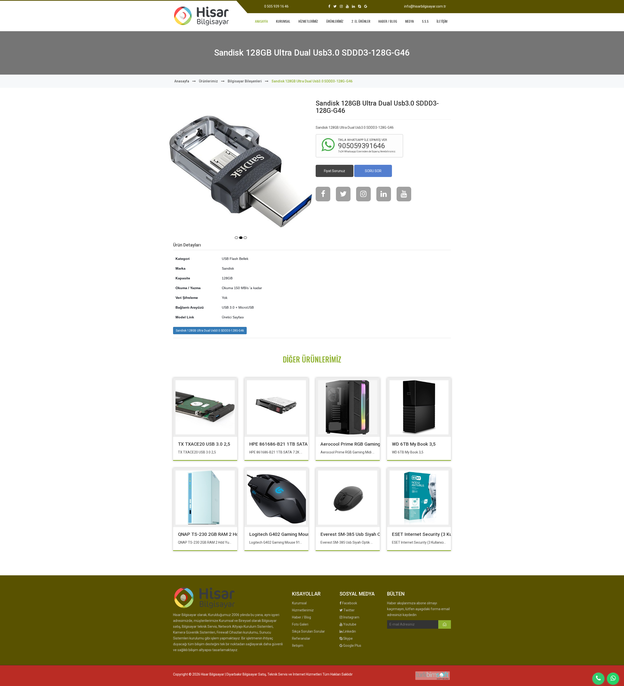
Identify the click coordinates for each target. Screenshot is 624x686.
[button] (236, 237)
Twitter (349, 610)
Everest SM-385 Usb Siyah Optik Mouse (362, 534)
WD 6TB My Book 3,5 (414, 444)
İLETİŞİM (442, 21)
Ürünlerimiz (208, 81)
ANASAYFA (261, 21)
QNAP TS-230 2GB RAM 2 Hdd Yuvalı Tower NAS (229, 534)
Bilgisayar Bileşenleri (245, 81)
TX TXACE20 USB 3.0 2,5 (204, 444)
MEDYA (409, 21)
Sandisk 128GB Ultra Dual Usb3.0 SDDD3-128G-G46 (210, 330)
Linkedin (349, 631)
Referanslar (301, 638)
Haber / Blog (301, 617)
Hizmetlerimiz (303, 610)
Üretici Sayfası (233, 317)
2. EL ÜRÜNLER (360, 21)
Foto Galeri (300, 624)
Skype (347, 638)
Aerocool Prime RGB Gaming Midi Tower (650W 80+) (375, 444)
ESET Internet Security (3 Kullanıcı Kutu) (434, 534)
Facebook (349, 603)
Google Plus (351, 645)
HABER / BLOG (387, 21)
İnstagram (350, 617)
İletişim (297, 645)
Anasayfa (181, 81)
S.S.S (425, 21)
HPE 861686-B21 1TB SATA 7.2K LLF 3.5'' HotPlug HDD (307, 444)
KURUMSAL (283, 21)
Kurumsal (299, 603)
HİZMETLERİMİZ (308, 21)
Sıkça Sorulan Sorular (308, 631)
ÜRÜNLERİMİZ (334, 21)
